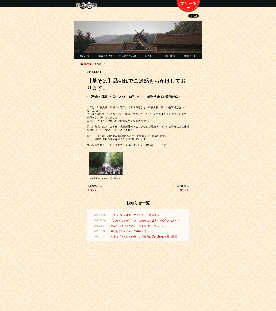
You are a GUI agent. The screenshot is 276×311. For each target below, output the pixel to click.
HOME (88, 63)
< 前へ (91, 190)
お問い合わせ (191, 56)
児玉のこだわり (127, 56)
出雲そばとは (106, 56)
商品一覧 (85, 56)
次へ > (184, 190)
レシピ (149, 56)
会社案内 (170, 56)
